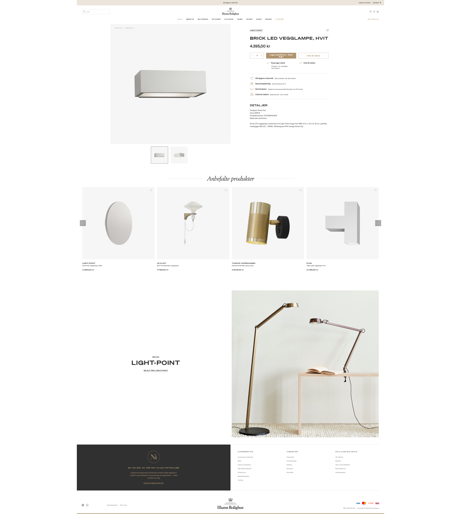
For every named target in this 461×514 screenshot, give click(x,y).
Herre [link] (249, 19)
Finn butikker (365, 3)
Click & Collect (313, 55)
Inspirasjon (290, 457)
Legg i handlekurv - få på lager (281, 55)
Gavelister (290, 472)
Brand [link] (268, 19)
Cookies (240, 480)
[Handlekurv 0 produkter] (378, 11)
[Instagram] (87, 505)
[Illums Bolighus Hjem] (230, 11)
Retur (239, 461)
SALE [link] (180, 19)
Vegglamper (129, 28)
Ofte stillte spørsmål (244, 469)
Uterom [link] (280, 19)
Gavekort (290, 469)
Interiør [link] (216, 19)
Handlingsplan (340, 472)
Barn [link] (259, 19)
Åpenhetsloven (340, 469)
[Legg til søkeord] (84, 12)
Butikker (338, 461)
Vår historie (339, 457)
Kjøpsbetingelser (112, 505)
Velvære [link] (229, 19)
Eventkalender (292, 461)
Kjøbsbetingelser (243, 476)
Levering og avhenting (245, 457)
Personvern (123, 505)
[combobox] (96, 11)
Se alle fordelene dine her (154, 483)
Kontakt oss (242, 472)
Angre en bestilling (244, 465)
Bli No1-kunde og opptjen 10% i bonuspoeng (230, 3)
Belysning (119, 28)
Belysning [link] (203, 19)
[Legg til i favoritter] (151, 190)
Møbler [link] (190, 19)
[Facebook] (83, 505)
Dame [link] (240, 19)
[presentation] (83, 223)
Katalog (289, 465)
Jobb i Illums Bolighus (342, 465)
